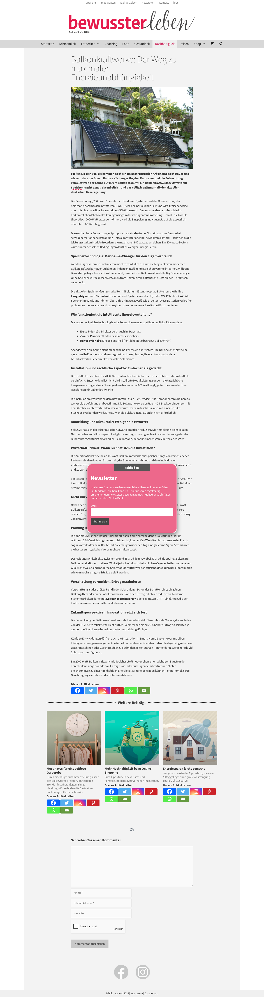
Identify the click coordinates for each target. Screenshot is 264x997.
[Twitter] (91, 690)
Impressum (137, 993)
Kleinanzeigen (128, 2)
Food (125, 44)
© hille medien (114, 993)
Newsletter (148, 2)
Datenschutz (151, 993)
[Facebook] (77, 690)
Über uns (91, 2)
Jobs (176, 2)
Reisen (184, 44)
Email (94, 505)
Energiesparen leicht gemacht (184, 768)
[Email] (144, 690)
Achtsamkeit (67, 44)
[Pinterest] (117, 690)
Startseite (47, 44)
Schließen (132, 468)
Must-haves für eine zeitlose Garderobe (66, 770)
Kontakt (164, 2)
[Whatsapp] (130, 690)
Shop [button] (197, 44)
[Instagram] (104, 690)
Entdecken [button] (88, 44)
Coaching (111, 44)
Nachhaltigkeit (165, 44)
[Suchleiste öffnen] (221, 44)
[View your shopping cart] (212, 44)
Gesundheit (142, 44)
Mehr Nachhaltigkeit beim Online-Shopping (128, 770)
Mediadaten (108, 2)
